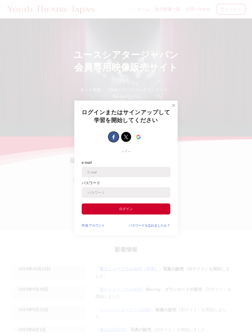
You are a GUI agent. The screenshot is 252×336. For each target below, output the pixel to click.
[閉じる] (173, 104)
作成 (93, 225)
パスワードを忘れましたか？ (149, 225)
